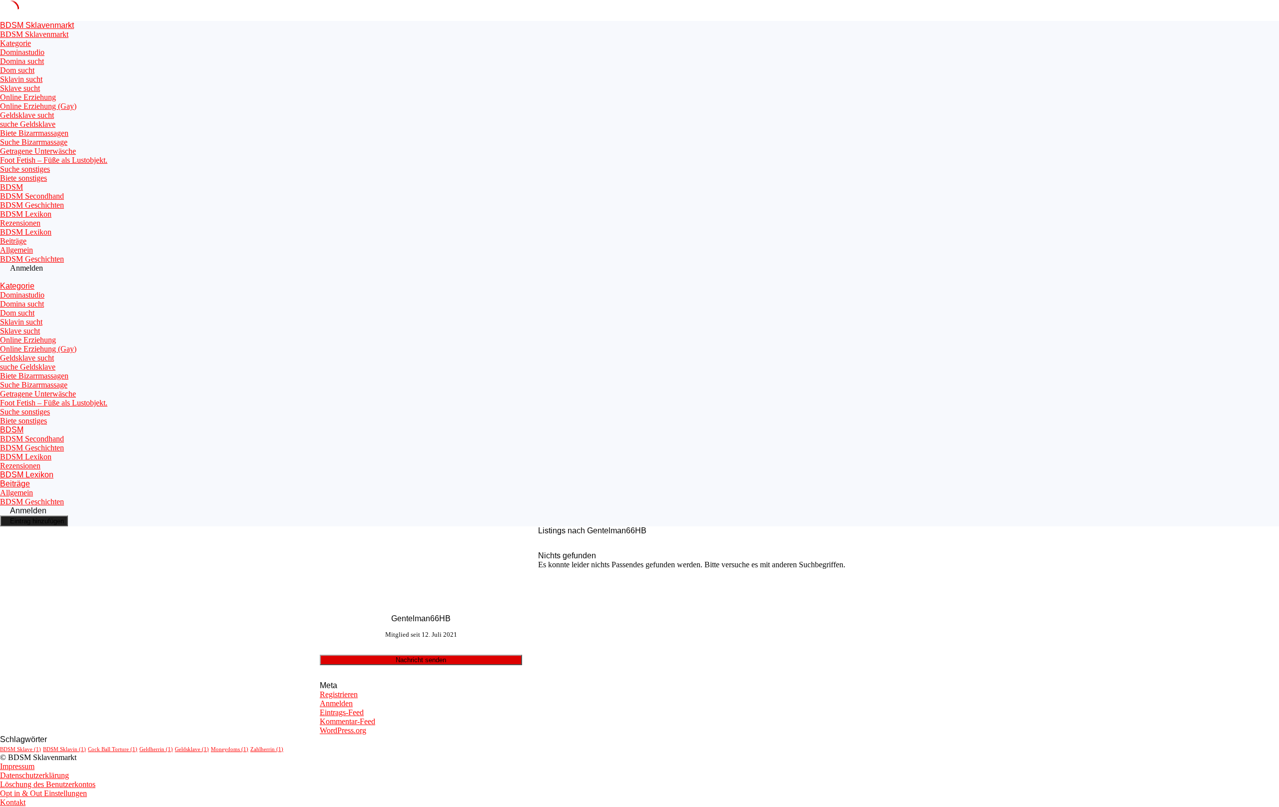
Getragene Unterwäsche (38, 151)
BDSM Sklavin (64, 749)
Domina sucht (22, 61)
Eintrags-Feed (342, 712)
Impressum (17, 766)
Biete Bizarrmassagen (34, 133)
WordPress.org (343, 730)
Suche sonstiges (25, 169)
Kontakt (12, 802)
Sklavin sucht (21, 79)
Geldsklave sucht (27, 115)
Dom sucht (17, 70)
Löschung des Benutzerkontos (47, 784)
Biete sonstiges (23, 178)
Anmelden (336, 703)
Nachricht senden (421, 660)
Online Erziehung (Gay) (38, 106)
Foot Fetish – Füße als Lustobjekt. (53, 160)
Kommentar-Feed (347, 721)
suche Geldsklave (27, 124)
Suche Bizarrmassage (33, 142)
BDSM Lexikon (25, 214)
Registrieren (339, 694)
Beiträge (13, 241)
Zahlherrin (266, 749)
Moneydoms (229, 749)
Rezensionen (20, 223)
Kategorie (15, 43)
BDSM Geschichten (32, 205)
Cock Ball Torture (112, 749)
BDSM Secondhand (32, 196)
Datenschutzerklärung (34, 775)
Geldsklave (192, 749)
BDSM (11, 187)
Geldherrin (156, 749)
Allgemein (16, 250)
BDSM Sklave (20, 749)
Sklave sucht (20, 88)
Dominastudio (22, 52)
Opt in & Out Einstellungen (43, 793)
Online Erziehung (28, 97)
